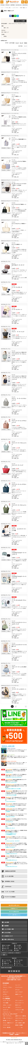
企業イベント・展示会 (20, 1016)
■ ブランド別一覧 (18, 960)
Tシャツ (5, 985)
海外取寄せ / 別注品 (9, 881)
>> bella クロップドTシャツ (11, 866)
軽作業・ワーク (6, 1020)
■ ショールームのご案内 (7, 950)
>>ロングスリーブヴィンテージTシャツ (13, 777)
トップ (2, 7)
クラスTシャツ (6, 1025)
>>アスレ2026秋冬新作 (10, 806)
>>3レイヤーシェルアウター (11, 782)
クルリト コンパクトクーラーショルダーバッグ (19, 623)
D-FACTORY (9, 774)
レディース (11, 952)
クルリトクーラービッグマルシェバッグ (19, 485)
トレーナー (18, 985)
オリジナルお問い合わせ (14, 911)
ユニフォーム (18, 5)
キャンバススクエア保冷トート (19, 204)
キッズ (17, 952)
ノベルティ (16, 456)
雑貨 (4, 954)
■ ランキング (17, 963)
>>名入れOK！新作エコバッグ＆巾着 (12, 788)
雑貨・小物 (16, 68)
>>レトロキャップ (9, 821)
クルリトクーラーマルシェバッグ (19, 505)
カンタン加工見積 (9, 876)
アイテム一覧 (7, 7)
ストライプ (17, 840)
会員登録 (6, 925)
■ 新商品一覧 (5, 963)
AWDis (7, 856)
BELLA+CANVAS (9, 862)
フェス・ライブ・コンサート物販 (20, 277)
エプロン (5, 994)
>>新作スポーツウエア (10, 816)
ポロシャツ (5, 992)
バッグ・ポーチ (15, 7)
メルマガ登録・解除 (9, 929)
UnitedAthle (9, 769)
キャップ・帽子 (6, 1007)
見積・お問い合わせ (9, 939)
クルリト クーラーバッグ (18, 331)
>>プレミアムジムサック (10, 801)
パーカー (5, 989)
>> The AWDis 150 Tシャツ (11, 860)
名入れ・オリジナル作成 (6, 967)
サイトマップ (14, 1037)
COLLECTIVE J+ (9, 849)
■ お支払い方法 (5, 948)
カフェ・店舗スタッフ (8, 1023)
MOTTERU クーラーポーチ (18, 265)
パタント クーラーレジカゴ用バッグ (19, 667)
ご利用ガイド (14, 943)
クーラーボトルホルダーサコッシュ (19, 600)
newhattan (8, 836)
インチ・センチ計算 (9, 891)
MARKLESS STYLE (10, 784)
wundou (8, 813)
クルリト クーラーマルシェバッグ (19, 443)
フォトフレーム (6, 1012)
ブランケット (18, 1007)
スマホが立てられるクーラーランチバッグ (19, 577)
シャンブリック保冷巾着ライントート (19, 139)
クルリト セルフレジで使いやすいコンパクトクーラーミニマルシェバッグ (19, 377)
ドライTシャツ (18, 987)
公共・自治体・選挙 (20, 1023)
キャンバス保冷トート (17, 244)
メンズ (4, 952)
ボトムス (17, 989)
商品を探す (14, 958)
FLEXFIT (8, 819)
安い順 (17, 43)
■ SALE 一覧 (17, 961)
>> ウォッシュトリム (9, 840)
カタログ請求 (7, 932)
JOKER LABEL (9, 808)
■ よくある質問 (17, 945)
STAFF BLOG (8, 886)
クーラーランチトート (17, 309)
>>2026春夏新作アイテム (10, 834)
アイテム (2, 5)
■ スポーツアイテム (18, 965)
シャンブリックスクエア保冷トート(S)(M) (19, 162)
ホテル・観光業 (6, 1027)
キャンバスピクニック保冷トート (19, 224)
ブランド (7, 5)
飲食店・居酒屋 (19, 1025)
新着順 (25, 43)
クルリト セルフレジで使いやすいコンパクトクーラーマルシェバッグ (19, 354)
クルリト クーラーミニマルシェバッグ (19, 399)
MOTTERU (8, 824)
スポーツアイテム (7, 1016)
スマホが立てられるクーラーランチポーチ (19, 553)
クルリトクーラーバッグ (17, 465)
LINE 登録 (6, 922)
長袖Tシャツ (18, 994)
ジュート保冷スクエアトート (18, 75)
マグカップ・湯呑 (19, 1009)
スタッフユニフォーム (20, 1018)
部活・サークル (19, 1020)
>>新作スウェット (9, 772)
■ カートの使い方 (18, 947)
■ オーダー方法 (5, 947)
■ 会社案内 (16, 950)
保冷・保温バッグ (16, 66)
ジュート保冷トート (16, 96)
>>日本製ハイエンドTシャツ (11, 853)
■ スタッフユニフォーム (8, 965)
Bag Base (8, 797)
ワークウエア (6, 996)
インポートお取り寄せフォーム (14, 914)
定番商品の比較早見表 (10, 871)
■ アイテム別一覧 (6, 960)
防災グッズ (18, 1005)
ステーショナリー (19, 1000)
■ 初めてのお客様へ (6, 945)
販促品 (15, 67)
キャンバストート (19, 1002)
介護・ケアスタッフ (7, 1018)
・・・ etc (19, 996)
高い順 (21, 43)
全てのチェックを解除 (20, 20)
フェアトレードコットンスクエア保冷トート (19, 54)
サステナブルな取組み (10, 896)
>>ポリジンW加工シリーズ (10, 833)
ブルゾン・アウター (7, 987)
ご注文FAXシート (14, 908)
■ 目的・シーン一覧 (6, 961)
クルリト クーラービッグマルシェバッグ (19, 421)
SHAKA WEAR (9, 843)
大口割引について (8, 936)
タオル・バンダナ (7, 1005)
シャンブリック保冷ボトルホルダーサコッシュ (19, 117)
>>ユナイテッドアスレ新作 (10, 795)
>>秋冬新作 (7, 811)
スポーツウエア (19, 992)
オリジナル (25, 5)
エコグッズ (5, 1009)
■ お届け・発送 (17, 948)
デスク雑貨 (5, 1002)
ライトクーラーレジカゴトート (19, 689)
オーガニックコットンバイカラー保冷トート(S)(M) (19, 184)
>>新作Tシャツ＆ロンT (10, 847)
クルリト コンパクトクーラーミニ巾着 (19, 529)
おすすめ (12, 5)
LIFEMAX (8, 830)
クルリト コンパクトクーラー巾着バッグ (19, 645)
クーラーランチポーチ (17, 287)
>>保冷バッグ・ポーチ (10, 828)
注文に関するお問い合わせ (14, 905)
